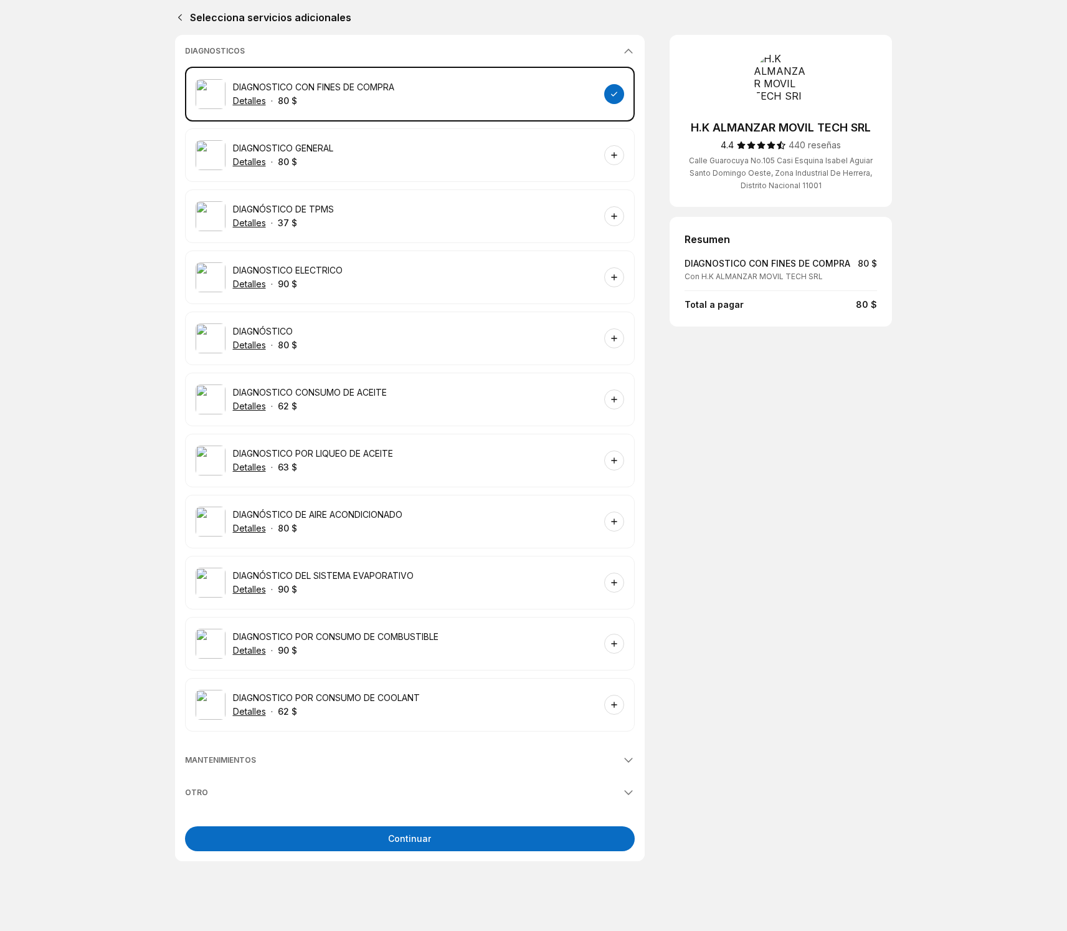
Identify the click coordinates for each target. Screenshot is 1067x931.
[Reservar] (614, 94)
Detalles (249, 100)
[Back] (177, 17)
